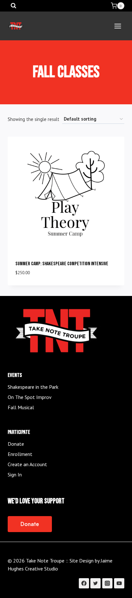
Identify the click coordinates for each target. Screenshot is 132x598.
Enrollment (20, 454)
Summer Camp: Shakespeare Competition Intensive (61, 264)
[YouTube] (119, 583)
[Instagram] (107, 583)
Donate (16, 444)
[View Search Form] (13, 6)
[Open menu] (117, 26)
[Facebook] (84, 583)
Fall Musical (21, 407)
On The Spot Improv (30, 397)
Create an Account (27, 464)
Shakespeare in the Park (33, 387)
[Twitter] (95, 583)
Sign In (15, 474)
